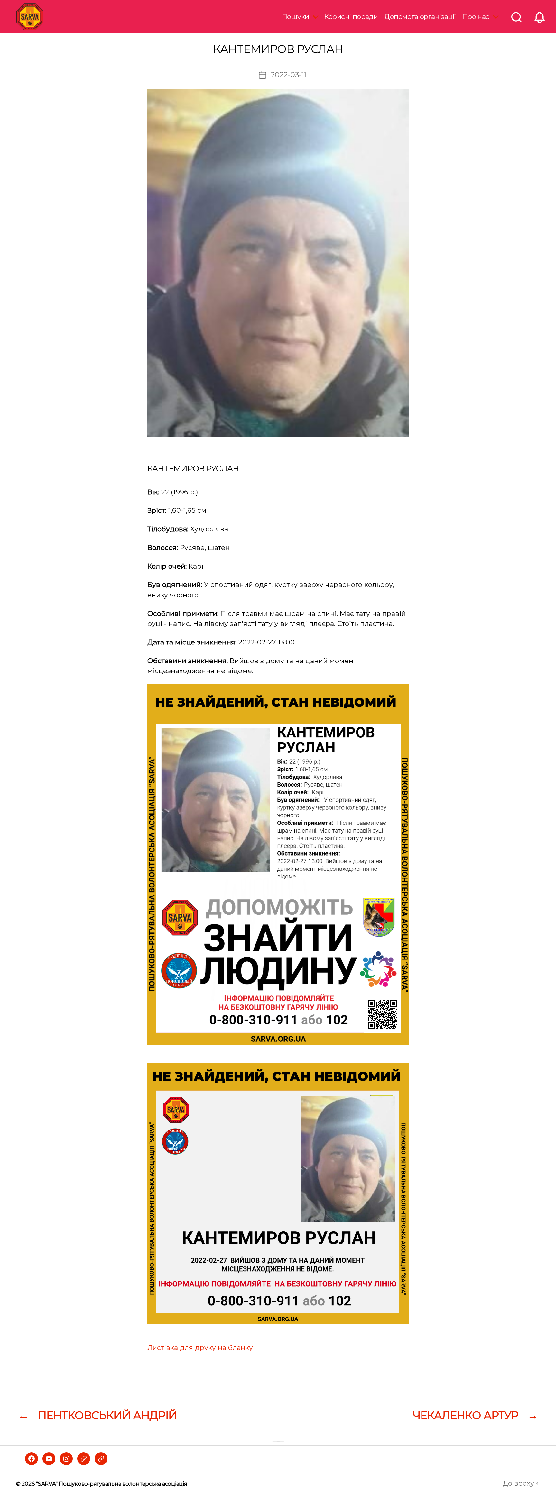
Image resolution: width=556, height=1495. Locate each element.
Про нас (475, 17)
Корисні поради (351, 17)
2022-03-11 (288, 74)
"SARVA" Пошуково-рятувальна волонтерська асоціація (111, 1484)
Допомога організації (420, 17)
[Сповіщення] (539, 17)
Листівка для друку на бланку (200, 1348)
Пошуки (295, 17)
